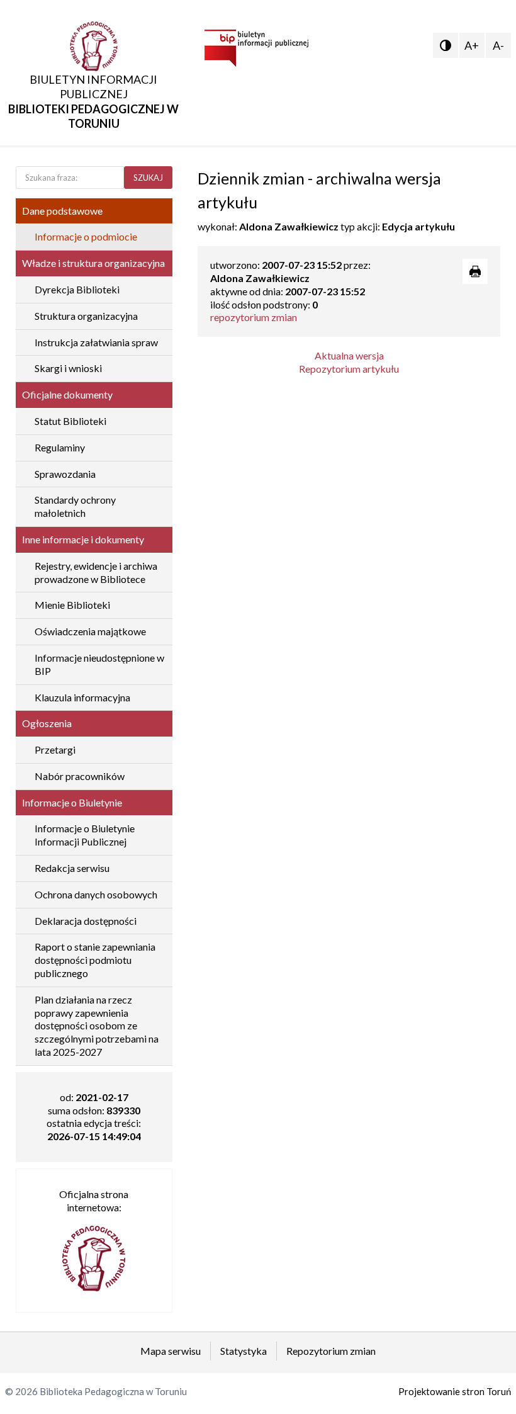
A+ (471, 45)
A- (498, 45)
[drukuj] (475, 271)
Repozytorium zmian (331, 1351)
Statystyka (243, 1351)
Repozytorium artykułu (349, 369)
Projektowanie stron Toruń (454, 1391)
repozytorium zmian (253, 317)
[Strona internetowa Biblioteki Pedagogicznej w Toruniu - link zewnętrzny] (93, 1252)
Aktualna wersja (349, 355)
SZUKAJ (148, 178)
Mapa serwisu (170, 1351)
